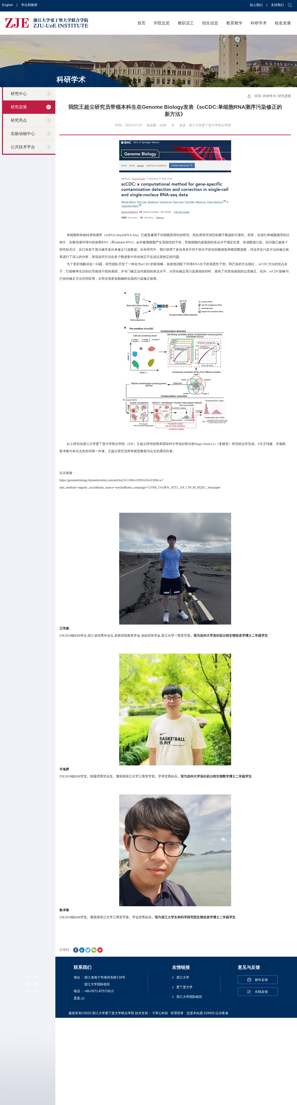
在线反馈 (261, 991)
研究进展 (284, 96)
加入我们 (256, 5)
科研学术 (259, 23)
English (8, 5)
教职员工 (186, 23)
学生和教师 (29, 5)
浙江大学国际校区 (189, 996)
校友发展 (283, 23)
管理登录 (177, 1013)
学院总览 (162, 23)
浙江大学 (182, 977)
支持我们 (277, 5)
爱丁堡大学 (184, 987)
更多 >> (79, 998)
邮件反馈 (261, 980)
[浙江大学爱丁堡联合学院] (47, 22)
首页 (141, 23)
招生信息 (210, 23)
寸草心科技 (160, 1013)
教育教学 (234, 23)
